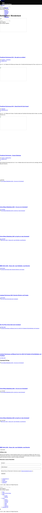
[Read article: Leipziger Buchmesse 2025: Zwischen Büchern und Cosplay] (21, 281)
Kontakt (3, 480)
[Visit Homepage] (2, 0)
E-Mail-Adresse (4, 467)
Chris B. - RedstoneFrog (6, 157)
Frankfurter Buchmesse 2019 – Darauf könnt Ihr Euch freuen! (14, 106)
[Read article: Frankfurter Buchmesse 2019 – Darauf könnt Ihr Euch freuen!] (21, 86)
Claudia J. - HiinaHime (6, 59)
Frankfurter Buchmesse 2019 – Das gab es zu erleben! (12, 57)
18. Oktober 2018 (3, 159)
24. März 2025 (3, 358)
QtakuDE (3, 108)
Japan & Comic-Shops (7, 4)
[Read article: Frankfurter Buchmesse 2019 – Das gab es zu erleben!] (21, 36)
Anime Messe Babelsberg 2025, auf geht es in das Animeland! (14, 236)
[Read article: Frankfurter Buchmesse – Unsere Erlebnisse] (21, 135)
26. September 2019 (4, 110)
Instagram (6, 17)
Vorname (3, 462)
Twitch (5, 504)
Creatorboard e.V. (5, 478)
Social (3, 498)
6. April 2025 (2, 297)
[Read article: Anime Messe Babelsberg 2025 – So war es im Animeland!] (21, 193)
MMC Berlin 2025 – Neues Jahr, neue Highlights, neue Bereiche (15, 266)
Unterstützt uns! (5, 507)
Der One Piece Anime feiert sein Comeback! (10, 324)
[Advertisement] (8, 172)
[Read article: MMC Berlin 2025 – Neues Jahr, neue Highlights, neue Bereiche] (21, 251)
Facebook (6, 12)
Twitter (5, 503)
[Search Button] (9, 487)
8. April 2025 (2, 268)
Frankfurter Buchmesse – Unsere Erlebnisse (10, 155)
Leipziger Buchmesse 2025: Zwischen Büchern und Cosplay (14, 295)
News (3, 2)
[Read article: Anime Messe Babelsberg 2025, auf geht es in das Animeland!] (21, 222)
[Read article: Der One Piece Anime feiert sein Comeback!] (21, 310)
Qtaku (3, 494)
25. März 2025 (3, 327)
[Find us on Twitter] (0, 509)
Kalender (6, 8)
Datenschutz (4, 481)
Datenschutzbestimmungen (26, 471)
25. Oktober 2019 (3, 61)
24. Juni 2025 (2, 238)
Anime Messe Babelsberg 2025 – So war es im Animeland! (14, 207)
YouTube (6, 13)
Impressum (4, 482)
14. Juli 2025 (2, 209)
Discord (6, 10)
